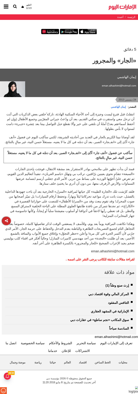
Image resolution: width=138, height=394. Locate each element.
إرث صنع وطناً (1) (117, 285)
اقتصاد (83, 362)
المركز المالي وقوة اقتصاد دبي (108, 294)
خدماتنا (52, 351)
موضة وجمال (18, 362)
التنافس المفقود (118, 302)
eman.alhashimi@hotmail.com (119, 85)
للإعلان (66, 351)
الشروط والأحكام (60, 343)
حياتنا (53, 362)
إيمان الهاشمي (118, 106)
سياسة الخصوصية (33, 343)
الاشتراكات (82, 351)
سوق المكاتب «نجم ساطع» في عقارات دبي (99, 320)
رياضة (38, 362)
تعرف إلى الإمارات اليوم (116, 343)
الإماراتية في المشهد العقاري (110, 311)
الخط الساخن (103, 362)
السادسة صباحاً (119, 328)
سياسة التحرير (86, 343)
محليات (123, 362)
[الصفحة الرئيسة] (122, 5)
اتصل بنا (11, 343)
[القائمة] (15, 6)
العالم (67, 362)
